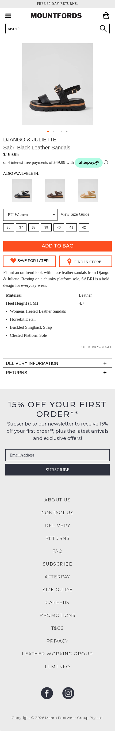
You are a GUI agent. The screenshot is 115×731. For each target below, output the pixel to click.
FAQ (57, 551)
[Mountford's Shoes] (57, 15)
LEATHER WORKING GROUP (57, 653)
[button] (47, 131)
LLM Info (57, 666)
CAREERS (57, 602)
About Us (57, 499)
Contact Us (57, 512)
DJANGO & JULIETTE (29, 139)
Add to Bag (58, 246)
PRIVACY (58, 641)
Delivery (57, 525)
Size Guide (57, 589)
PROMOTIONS (57, 615)
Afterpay (57, 576)
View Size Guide (74, 214)
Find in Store (87, 262)
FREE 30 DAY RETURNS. (57, 4)
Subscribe (58, 469)
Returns (57, 538)
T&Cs (57, 628)
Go (103, 28)
